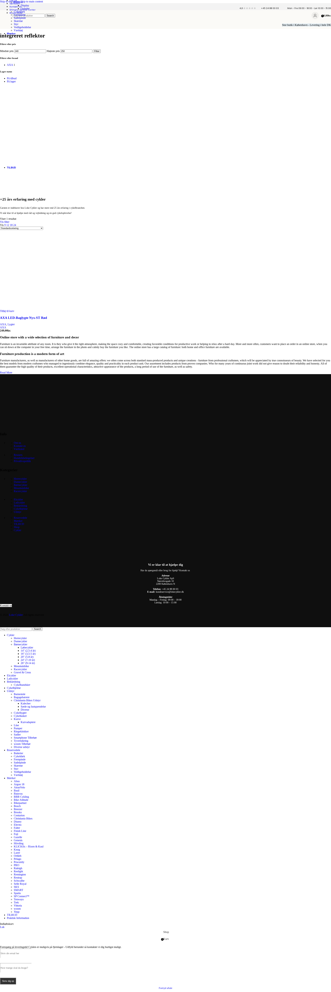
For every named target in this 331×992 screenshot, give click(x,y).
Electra (17, 824)
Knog (17, 849)
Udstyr (17, 511)
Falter (17, 827)
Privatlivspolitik (22, 461)
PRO (16, 865)
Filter (96, 51)
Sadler (17, 734)
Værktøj (18, 30)
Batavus (18, 793)
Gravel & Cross (22, 672)
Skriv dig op (8, 981)
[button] (7, 311)
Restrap (18, 877)
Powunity (19, 862)
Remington (20, 874)
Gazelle (18, 837)
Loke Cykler (16, 614)
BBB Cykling (21, 796)
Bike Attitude (21, 799)
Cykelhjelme (21, 508)
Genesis (18, 840)
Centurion (19, 815)
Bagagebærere (21, 697)
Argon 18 (19, 784)
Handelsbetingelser (24, 458)
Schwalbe (19, 880)
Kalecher (26, 703)
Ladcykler (19, 502)
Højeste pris (53, 51)
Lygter (11, 324)
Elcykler (18, 499)
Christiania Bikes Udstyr (27, 700)
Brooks (18, 812)
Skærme (18, 21)
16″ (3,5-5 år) (28, 653)
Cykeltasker (20, 715)
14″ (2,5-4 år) (28, 650)
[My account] (315, 15)
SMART (18, 890)
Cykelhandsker (22, 684)
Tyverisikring (21, 740)
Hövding (18, 843)
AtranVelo (19, 787)
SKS (16, 886)
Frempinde (20, 14)
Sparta (17, 893)
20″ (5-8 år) (27, 656)
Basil (16, 790)
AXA (3, 324)
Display (25, 5)
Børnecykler (20, 484)
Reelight (18, 871)
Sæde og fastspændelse (33, 706)
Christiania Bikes (23, 818)
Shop (16, 527)
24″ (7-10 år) (28, 659)
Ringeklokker (21, 731)
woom (17, 908)
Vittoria (18, 905)
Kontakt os (20, 445)
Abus (17, 781)
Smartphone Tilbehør (25, 737)
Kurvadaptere (28, 722)
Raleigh (18, 868)
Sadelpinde (20, 17)
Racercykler (20, 491)
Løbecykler (27, 647)
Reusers (18, 454)
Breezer (18, 809)
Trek (16, 902)
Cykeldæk (19, 11)
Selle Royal (20, 883)
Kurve (17, 719)
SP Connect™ (21, 896)
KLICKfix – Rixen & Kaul (28, 846)
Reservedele (20, 517)
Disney (18, 821)
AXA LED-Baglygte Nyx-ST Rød (23, 318)
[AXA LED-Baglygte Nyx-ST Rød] (34, 307)
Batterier (18, 2)
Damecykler (20, 481)
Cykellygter (20, 712)
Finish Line (20, 830)
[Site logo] (5, 21)
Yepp (16, 911)
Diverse (25, 709)
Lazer (17, 852)
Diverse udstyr (22, 747)
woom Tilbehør (22, 743)
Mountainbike (21, 488)
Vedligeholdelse (22, 27)
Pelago (17, 858)
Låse (16, 725)
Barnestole (19, 694)
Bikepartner (20, 802)
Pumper (18, 728)
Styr (16, 24)
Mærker (18, 520)
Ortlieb (17, 855)
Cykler (17, 530)
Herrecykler (20, 478)
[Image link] (26, 425)
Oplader (25, 8)
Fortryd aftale (165, 988)
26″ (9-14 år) (28, 663)
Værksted (19, 449)
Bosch (17, 806)
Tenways (19, 899)
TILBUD (19, 524)
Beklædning (20, 505)
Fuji (16, 834)
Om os (17, 442)
